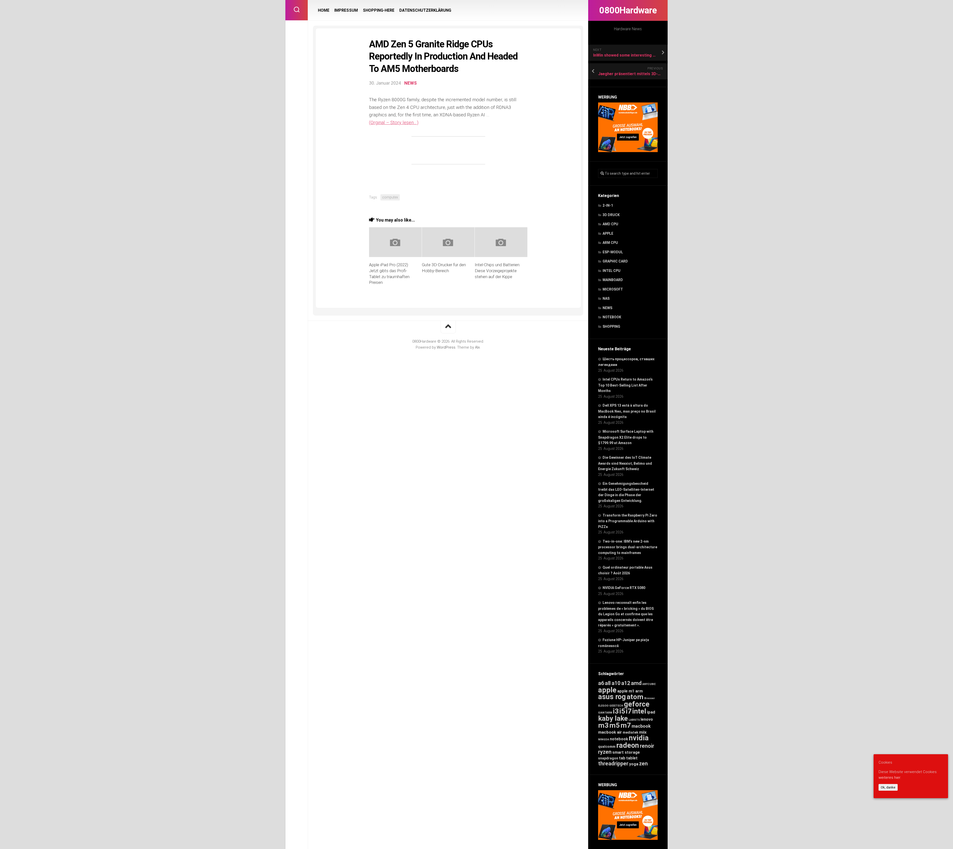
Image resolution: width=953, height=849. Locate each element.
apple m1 (626, 690)
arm (639, 691)
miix (643, 732)
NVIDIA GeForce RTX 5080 (624, 588)
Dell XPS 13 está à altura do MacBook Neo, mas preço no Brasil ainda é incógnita (627, 411)
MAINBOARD (613, 280)
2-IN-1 (608, 205)
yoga (633, 764)
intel (639, 711)
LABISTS (634, 719)
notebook (619, 739)
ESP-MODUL (613, 252)
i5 (622, 711)
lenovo (647, 719)
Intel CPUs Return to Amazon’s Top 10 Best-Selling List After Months (625, 385)
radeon (627, 745)
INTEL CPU (611, 271)
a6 (601, 683)
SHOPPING (611, 326)
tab (622, 758)
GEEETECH (616, 705)
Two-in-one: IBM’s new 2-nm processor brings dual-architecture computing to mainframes (627, 547)
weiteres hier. (890, 777)
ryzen (605, 752)
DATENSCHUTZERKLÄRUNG (425, 10)
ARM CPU (610, 243)
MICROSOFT (613, 289)
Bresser (649, 698)
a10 (616, 683)
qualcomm (606, 747)
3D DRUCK (611, 215)
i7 (629, 711)
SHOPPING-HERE (378, 10)
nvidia (639, 738)
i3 (616, 711)
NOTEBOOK (612, 317)
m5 (614, 725)
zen (643, 763)
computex (390, 197)
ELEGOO (603, 705)
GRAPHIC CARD (615, 261)
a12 (625, 683)
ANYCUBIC (649, 684)
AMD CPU (610, 224)
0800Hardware (628, 10)
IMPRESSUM (346, 10)
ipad (651, 712)
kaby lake (613, 718)
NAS (606, 298)
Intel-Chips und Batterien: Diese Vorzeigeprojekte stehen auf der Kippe (497, 270)
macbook (641, 726)
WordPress (446, 347)
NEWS (607, 308)
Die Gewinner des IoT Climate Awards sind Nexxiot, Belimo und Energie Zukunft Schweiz (625, 463)
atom (635, 697)
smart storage (626, 752)
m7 (625, 725)
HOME (323, 10)
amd (636, 683)
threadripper (613, 763)
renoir (647, 746)
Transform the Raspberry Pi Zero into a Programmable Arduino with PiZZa (627, 521)
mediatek (630, 732)
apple (607, 690)
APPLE (608, 233)
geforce (636, 704)
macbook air (610, 732)
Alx (477, 347)
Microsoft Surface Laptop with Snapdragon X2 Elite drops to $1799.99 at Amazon (625, 437)
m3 (603, 725)
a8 (608, 683)
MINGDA (603, 739)
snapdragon (608, 758)
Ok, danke (888, 787)
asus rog (612, 696)
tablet (632, 758)
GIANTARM (605, 712)
